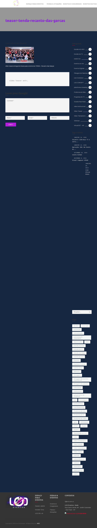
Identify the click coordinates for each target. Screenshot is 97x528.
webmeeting (78, 470)
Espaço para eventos (34, 4)
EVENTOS (77, 59)
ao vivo (76, 326)
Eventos (76, 360)
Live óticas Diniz (87, 172)
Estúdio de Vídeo (79, 353)
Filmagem (77, 375)
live (75, 400)
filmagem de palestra (81, 384)
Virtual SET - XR (79, 125)
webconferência (79, 459)
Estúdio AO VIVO (79, 49)
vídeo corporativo (79, 448)
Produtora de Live (80, 411)
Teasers (76, 429)
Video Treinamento (80, 116)
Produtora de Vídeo (80, 92)
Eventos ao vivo (79, 63)
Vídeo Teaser (78, 111)
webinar (76, 463)
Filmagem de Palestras (81, 73)
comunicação (78, 333)
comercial (77, 329)
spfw (75, 422)
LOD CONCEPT (79, 82)
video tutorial (78, 444)
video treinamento (80, 441)
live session (83, 400)
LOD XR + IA (39, 513)
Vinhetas (77, 121)
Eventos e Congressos (72, 4)
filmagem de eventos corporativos (81, 379)
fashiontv (77, 371)
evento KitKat (77, 155)
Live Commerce (78, 78)
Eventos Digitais (79, 68)
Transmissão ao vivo (80, 433)
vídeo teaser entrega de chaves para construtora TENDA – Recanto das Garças (19, 81)
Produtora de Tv (79, 415)
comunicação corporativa (78, 337)
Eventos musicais (79, 364)
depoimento (78, 342)
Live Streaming (79, 407)
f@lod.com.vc (69, 501)
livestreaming (78, 404)
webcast (76, 455)
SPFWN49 (84, 422)
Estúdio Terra (39, 509)
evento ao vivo (78, 357)
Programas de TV (79, 97)
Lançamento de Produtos (79, 395)
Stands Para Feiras (80, 101)
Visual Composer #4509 (80, 160)
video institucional (79, 106)
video (75, 437)
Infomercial (77, 387)
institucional (78, 391)
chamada (85, 326)
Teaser (84, 426)
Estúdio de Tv (78, 349)
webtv (76, 474)
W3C (38, 523)
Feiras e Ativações (54, 4)
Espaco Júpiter (40, 506)
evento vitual (78, 368)
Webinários (77, 466)
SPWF (76, 426)
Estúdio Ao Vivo (79, 346)
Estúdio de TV (78, 54)
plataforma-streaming (81, 87)
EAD (87, 342)
